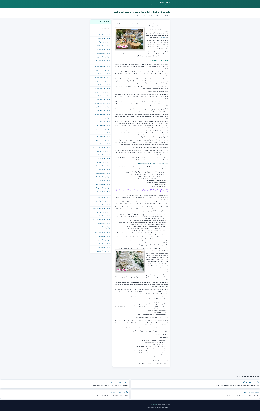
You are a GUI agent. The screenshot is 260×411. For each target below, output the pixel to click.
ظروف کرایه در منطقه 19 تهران (102, 99)
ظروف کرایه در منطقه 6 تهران (103, 132)
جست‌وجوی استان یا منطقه (104, 25)
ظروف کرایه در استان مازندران (103, 204)
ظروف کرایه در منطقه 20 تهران (102, 107)
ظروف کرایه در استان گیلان (103, 154)
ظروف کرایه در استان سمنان (103, 223)
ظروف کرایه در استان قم (104, 215)
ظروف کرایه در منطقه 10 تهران (102, 66)
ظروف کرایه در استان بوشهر (103, 53)
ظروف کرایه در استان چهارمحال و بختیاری (102, 61)
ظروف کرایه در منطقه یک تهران (102, 103)
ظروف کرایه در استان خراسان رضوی (101, 219)
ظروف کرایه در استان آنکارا (103, 42)
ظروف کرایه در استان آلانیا (104, 34)
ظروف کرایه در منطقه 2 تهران (103, 118)
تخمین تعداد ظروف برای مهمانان (119, 382)
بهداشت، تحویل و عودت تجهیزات (119, 392)
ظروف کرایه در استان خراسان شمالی (101, 208)
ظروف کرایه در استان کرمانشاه (102, 184)
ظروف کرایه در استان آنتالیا (103, 46)
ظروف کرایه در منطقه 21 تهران (102, 110)
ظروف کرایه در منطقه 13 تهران (102, 77)
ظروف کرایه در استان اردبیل (103, 49)
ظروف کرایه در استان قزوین (103, 212)
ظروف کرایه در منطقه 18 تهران (102, 96)
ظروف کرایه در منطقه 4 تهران (103, 125)
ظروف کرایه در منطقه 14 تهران (102, 81)
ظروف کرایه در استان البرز (104, 38)
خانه (168, 6)
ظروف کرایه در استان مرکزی (103, 57)
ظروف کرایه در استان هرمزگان (103, 166)
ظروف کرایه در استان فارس (103, 151)
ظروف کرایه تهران (165, 2)
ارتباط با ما (162, 6)
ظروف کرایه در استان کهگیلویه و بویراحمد (102, 192)
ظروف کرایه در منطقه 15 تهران (102, 84)
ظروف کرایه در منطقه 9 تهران (103, 143)
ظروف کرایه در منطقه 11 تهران (102, 70)
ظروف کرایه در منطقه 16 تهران (102, 88)
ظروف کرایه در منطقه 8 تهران (103, 140)
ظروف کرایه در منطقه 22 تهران (102, 114)
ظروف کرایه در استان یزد (104, 247)
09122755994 (162, 37)
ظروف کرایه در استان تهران (103, 236)
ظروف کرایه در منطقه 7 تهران (103, 136)
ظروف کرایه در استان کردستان (103, 197)
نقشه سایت (154, 6)
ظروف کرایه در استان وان (104, 240)
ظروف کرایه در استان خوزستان (103, 188)
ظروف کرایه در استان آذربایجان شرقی (101, 147)
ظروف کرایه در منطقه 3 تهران (103, 121)
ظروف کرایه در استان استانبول (103, 177)
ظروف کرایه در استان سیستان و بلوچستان (102, 228)
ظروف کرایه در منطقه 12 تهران (102, 73)
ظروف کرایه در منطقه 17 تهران (102, 92)
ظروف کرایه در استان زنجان (103, 251)
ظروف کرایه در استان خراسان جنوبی (101, 232)
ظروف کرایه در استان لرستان (103, 201)
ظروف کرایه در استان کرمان (103, 180)
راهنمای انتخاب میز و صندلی (251, 392)
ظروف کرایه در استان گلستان (103, 158)
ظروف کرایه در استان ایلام (104, 169)
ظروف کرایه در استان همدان (103, 162)
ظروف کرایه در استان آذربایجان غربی (101, 243)
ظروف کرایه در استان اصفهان (103, 173)
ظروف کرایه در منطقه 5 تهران (103, 129)
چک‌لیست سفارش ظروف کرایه (250, 382)
